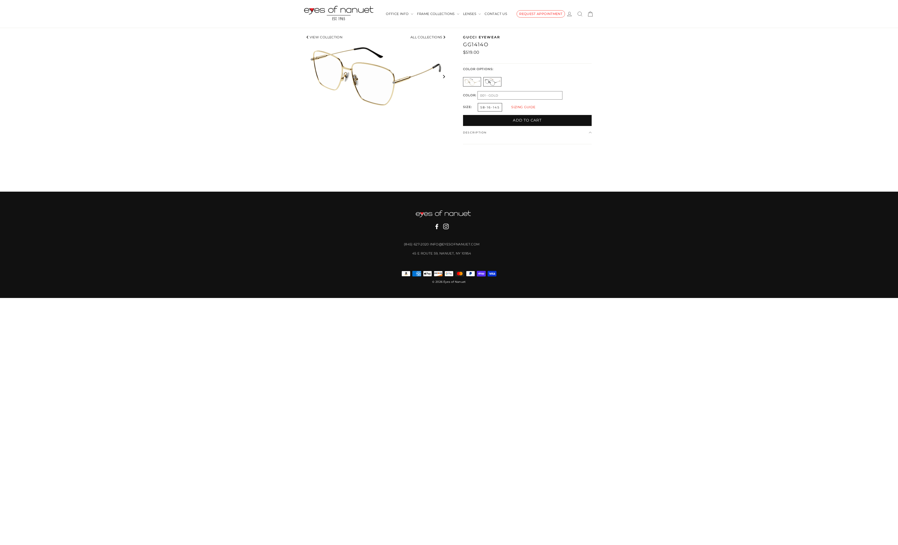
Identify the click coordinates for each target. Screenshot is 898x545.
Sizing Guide (523, 107)
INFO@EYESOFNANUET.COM (454, 244)
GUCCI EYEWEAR (481, 37)
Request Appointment (540, 14)
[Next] (443, 76)
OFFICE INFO (397, 14)
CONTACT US (496, 14)
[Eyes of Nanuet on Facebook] (437, 226)
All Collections (426, 37)
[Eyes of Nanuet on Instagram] (446, 226)
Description (475, 132)
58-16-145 (490, 107)
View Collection (325, 37)
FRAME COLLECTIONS (436, 14)
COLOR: (469, 95)
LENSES (470, 14)
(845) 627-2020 (417, 244)
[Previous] (308, 76)
